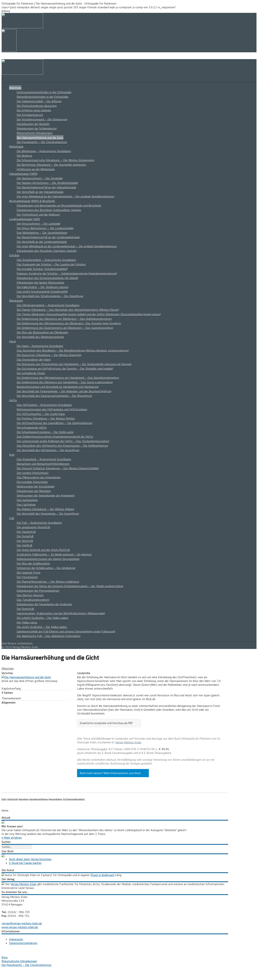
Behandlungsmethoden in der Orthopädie (42, 96)
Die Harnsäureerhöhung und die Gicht (40, 137)
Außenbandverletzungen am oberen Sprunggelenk (48, 559)
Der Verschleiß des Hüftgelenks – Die (48, 450)
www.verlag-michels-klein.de (20, 927)
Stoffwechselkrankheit (74, 799)
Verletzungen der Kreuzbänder (36, 486)
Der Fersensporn (27, 577)
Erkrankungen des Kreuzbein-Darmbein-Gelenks (47, 250)
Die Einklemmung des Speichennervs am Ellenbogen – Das (65, 328)
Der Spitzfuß (25, 540)
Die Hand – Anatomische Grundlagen (40, 346)
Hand (12, 341)
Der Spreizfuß (25, 608)
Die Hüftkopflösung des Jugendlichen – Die (54, 423)
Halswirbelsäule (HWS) (23, 173)
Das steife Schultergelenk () (42, 291)
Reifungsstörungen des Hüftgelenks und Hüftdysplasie (52, 409)
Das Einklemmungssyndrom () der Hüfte (55, 436)
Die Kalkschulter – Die (42, 287)
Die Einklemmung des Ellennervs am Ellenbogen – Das (64, 318)
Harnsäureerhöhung (38, 799)
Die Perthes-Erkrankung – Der (46, 418)
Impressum (16, 939)
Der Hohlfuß (24, 545)
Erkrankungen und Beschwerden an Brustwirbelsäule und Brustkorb (59, 205)
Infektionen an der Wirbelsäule (36, 169)
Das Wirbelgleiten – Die (42, 232)
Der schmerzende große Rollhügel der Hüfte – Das (63, 441)
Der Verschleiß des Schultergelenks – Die (50, 296)
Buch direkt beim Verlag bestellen (30, 859)
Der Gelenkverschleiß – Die (39, 101)
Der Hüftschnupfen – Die (41, 414)
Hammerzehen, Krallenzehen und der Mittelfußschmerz (61, 613)
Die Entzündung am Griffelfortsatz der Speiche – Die (65, 368)
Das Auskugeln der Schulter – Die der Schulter (51, 264)
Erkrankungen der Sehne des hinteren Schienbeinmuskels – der (70, 586)
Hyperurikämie (55, 799)
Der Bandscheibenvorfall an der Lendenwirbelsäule (48, 237)
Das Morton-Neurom (30, 595)
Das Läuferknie (26, 504)
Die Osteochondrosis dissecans (37, 105)
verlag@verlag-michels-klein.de (22, 923)
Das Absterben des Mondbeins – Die (72, 350)
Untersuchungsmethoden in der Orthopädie (44, 92)
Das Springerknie (27, 500)
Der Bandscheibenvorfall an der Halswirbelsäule (46, 187)
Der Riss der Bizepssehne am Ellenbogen (42, 332)
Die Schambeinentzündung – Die (45, 432)
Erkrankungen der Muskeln (33, 124)
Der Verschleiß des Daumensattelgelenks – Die (54, 395)
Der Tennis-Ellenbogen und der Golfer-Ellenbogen (89, 314)
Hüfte (13, 400)
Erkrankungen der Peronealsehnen (38, 590)
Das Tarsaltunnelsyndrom (33, 599)
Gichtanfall (12, 799)
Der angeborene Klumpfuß (33, 527)
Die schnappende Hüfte (31, 427)
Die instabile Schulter (42, 269)
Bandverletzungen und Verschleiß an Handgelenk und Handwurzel (58, 386)
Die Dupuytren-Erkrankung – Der (49, 355)
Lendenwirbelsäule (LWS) (24, 219)
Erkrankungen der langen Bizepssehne (40, 282)
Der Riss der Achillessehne (33, 563)
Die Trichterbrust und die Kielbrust (38, 214)
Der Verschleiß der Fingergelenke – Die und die (64, 391)
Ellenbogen (16, 300)
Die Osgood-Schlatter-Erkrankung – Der (58, 468)
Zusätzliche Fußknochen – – (54, 554)
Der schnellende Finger (31, 373)
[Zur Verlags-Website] (3, 884)
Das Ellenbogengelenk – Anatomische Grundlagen (48, 305)
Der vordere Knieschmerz (33, 473)
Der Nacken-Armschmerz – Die (47, 183)
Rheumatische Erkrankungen (35, 133)
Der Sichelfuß (25, 536)
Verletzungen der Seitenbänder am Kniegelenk (45, 495)
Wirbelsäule (16, 146)
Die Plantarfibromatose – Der (48, 581)
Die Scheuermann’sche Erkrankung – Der (55, 160)
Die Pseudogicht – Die (42, 142)
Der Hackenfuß (26, 531)
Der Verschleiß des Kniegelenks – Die (48, 513)
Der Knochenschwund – (42, 119)
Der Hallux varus (27, 622)
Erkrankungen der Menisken (34, 491)
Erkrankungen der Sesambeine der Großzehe (44, 604)
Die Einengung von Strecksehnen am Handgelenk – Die (74, 364)
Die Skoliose (24, 155)
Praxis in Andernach (102, 875)
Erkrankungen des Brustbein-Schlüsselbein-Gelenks (49, 210)
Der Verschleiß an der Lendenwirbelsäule (42, 241)
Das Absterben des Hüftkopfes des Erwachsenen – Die (62, 445)
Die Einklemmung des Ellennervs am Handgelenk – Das (65, 382)
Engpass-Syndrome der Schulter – (67, 273)
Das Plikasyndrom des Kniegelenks (39, 477)
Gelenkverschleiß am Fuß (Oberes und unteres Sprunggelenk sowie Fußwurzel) (66, 631)
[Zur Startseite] (22, 73)
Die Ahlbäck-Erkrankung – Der (45, 509)
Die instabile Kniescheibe (32, 482)
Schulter (14, 255)
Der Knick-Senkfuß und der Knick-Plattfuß (43, 550)
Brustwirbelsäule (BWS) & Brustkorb (32, 201)
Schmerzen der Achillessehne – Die (46, 568)
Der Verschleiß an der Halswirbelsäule (40, 192)
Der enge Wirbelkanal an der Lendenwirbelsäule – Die (67, 246)
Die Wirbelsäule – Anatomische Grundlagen (44, 151)
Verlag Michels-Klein (23, 884)
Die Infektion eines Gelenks (34, 110)
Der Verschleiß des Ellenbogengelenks (40, 337)
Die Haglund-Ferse (28, 572)
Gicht (4, 799)
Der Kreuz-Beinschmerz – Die (45, 228)
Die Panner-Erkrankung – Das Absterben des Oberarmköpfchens (68, 309)
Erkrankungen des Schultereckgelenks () (47, 278)
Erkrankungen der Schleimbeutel (37, 128)
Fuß (11, 518)
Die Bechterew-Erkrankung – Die (51, 164)
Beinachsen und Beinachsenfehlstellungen (43, 463)
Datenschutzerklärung (23, 943)
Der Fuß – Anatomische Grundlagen (39, 522)
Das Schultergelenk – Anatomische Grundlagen (46, 260)
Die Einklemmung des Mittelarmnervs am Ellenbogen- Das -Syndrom (69, 323)
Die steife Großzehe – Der (42, 627)
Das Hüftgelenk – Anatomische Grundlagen (44, 405)
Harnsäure (23, 799)
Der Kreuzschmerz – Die (38, 223)
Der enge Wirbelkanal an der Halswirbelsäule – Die (65, 196)
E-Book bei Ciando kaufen (25, 863)
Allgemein (15, 87)
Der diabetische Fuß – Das (48, 636)
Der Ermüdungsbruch (30, 115)
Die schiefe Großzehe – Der (42, 618)
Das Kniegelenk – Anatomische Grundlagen (44, 459)
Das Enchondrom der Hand (33, 359)
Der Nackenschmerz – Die (40, 178)
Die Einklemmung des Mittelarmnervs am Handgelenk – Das (68, 377)
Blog (5, 957)
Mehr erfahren (12, 837)
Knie (12, 454)
